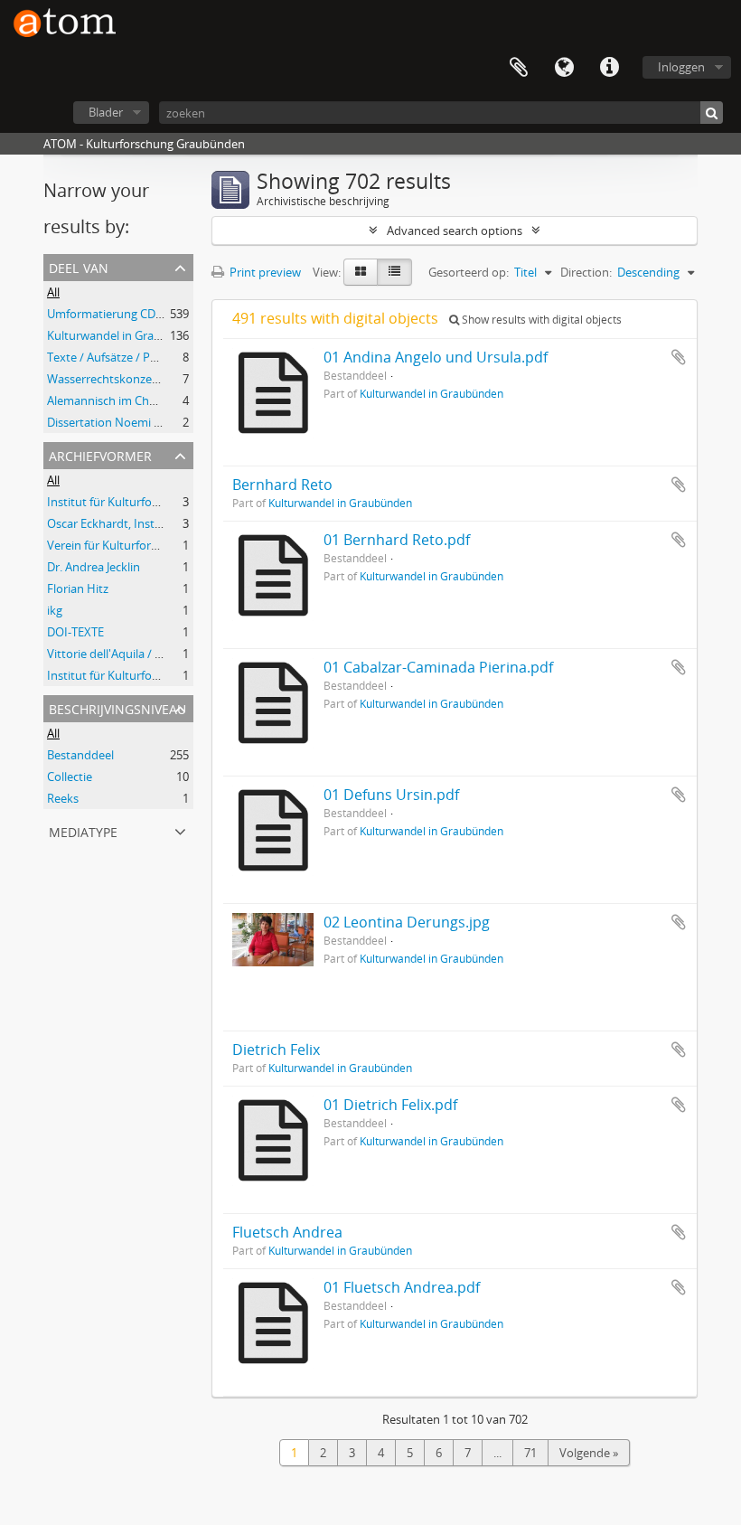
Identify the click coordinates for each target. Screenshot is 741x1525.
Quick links (609, 67)
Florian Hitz (77, 588)
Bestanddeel (80, 755)
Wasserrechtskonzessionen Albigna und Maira (170, 379)
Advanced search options (454, 230)
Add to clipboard (679, 357)
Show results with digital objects (540, 319)
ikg (54, 610)
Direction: (586, 272)
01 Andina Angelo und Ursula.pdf (436, 357)
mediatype (83, 830)
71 (530, 1453)
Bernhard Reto (282, 484)
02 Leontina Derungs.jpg (407, 922)
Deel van (78, 266)
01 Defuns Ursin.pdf (391, 795)
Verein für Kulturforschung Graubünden (154, 545)
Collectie (69, 776)
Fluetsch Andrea (287, 1232)
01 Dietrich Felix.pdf (390, 1105)
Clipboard (518, 67)
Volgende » (588, 1453)
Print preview (264, 272)
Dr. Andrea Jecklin (93, 567)
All (53, 292)
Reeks (63, 798)
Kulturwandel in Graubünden (125, 335)
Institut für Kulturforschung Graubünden (157, 502)
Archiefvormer (100, 454)
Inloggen (681, 67)
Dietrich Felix (276, 1049)
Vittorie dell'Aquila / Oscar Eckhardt (141, 653)
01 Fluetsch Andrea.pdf (402, 1287)
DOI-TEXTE (75, 632)
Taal (563, 67)
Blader (106, 112)
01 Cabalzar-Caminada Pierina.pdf (438, 667)
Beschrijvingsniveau (117, 707)
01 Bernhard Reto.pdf (397, 540)
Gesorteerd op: (468, 272)
